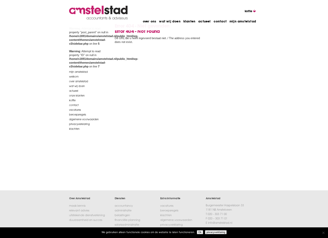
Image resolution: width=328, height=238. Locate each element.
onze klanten (77, 96)
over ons (149, 21)
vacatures (75, 110)
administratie (123, 211)
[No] (323, 233)
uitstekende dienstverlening (87, 215)
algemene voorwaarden (84, 119)
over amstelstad (78, 81)
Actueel (73, 91)
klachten (74, 129)
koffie (72, 100)
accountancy (124, 206)
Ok (200, 232)
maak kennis (77, 206)
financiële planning (127, 220)
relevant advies (79, 211)
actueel (204, 21)
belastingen (122, 215)
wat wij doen (169, 21)
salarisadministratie (127, 225)
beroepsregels (77, 115)
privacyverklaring (79, 124)
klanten (189, 21)
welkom (74, 77)
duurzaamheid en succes (85, 220)
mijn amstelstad (242, 21)
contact (220, 21)
